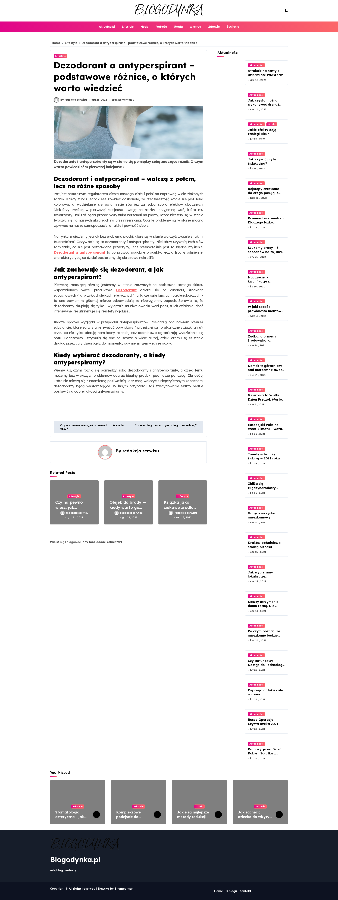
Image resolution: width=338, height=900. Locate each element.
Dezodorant (126, 290)
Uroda (178, 26)
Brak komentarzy (122, 99)
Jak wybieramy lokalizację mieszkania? (260, 576)
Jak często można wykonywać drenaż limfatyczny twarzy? (264, 104)
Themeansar (124, 888)
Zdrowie (214, 26)
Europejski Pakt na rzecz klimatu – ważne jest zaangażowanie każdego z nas (266, 431)
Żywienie (233, 26)
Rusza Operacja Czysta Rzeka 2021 (263, 722)
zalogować (73, 542)
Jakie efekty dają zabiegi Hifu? (262, 132)
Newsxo (103, 888)
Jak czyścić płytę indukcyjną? (262, 161)
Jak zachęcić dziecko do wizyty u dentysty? (255, 817)
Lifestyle (128, 26)
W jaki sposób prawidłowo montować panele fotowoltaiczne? (266, 313)
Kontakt (245, 891)
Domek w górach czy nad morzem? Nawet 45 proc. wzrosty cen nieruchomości (265, 372)
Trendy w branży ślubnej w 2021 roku (264, 456)
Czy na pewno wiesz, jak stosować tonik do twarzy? (73, 510)
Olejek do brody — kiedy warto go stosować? (127, 507)
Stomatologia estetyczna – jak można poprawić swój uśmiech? (69, 819)
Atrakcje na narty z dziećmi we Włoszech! (265, 73)
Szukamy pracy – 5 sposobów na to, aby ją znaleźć (265, 252)
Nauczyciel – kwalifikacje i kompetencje (258, 281)
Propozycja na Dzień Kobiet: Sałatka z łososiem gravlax (264, 753)
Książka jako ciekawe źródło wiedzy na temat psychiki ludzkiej (180, 510)
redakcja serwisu (141, 450)
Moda (144, 26)
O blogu (231, 891)
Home (218, 891)
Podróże (161, 26)
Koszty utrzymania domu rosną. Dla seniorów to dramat (264, 606)
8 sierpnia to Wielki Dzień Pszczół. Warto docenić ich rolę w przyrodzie (265, 401)
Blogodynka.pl (75, 859)
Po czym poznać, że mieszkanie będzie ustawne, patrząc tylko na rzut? (264, 637)
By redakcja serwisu (73, 99)
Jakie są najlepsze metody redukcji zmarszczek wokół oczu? (193, 819)
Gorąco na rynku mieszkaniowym (261, 515)
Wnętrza (195, 26)
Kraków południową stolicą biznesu (264, 545)
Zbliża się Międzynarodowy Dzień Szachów (262, 488)
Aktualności (107, 26)
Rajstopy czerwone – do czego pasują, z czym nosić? (265, 193)
